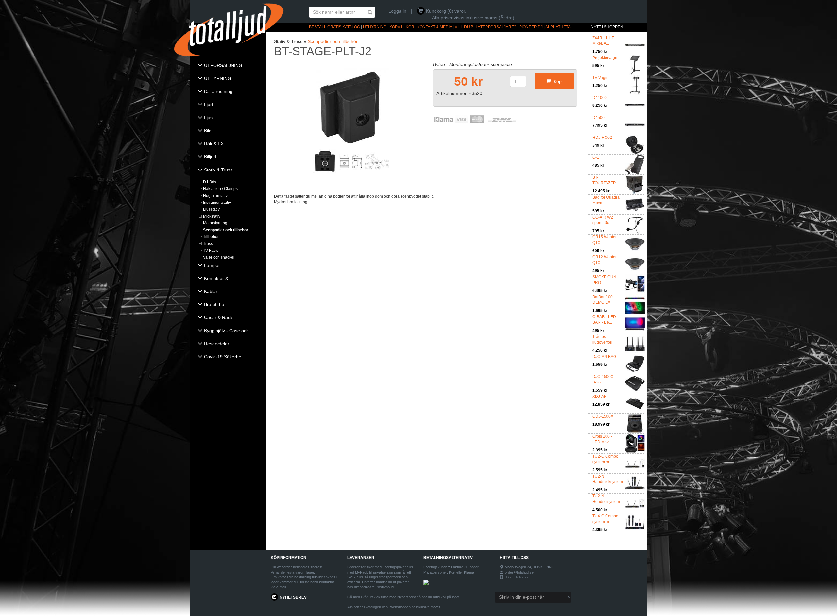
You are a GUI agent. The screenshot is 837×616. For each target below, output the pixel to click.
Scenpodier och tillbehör (225, 230)
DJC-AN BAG (604, 356)
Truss (208, 243)
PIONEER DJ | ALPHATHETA (545, 27)
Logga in (397, 11)
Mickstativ (211, 216)
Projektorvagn (604, 58)
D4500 (598, 117)
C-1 (595, 157)
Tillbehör (211, 237)
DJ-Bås (209, 182)
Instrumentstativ (217, 202)
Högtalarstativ (215, 195)
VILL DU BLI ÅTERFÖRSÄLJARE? (485, 27)
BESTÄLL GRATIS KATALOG (334, 27)
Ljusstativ (211, 209)
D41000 (599, 97)
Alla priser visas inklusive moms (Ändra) (473, 17)
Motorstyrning (215, 223)
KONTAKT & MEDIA (434, 27)
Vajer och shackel (218, 257)
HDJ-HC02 (602, 137)
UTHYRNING (374, 27)
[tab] (228, 66)
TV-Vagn (599, 77)
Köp (556, 81)
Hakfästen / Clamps (220, 188)
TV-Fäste (211, 250)
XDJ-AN (599, 396)
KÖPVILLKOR (401, 27)
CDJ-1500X (602, 416)
